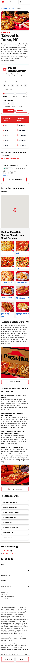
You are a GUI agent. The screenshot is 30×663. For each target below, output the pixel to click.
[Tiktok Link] (9, 559)
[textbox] (15, 334)
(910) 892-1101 (7, 176)
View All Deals (15, 382)
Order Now (21, 111)
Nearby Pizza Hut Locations (10, 159)
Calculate (9, 111)
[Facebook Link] (3, 559)
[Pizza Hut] (15, 210)
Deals (7, 2)
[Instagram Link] (13, 559)
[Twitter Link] (6, 559)
